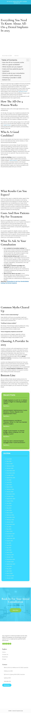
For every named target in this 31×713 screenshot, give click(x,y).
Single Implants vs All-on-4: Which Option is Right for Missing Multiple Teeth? (15, 401)
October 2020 (10, 561)
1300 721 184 (20, 605)
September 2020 (10, 564)
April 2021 (8, 550)
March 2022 (9, 531)
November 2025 (10, 473)
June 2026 (9, 459)
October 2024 (10, 496)
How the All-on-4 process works (13, 62)
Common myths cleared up (11, 75)
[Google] (3, 644)
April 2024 (9, 510)
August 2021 (9, 540)
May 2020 (8, 568)
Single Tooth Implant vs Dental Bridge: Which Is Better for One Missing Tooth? (13, 432)
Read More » (6, 406)
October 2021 (9, 536)
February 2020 (10, 575)
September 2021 (10, 538)
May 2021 (8, 547)
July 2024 (8, 503)
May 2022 (8, 529)
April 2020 (9, 571)
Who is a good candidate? (11, 64)
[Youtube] (10, 644)
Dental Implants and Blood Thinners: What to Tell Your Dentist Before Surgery (15, 422)
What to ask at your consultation (13, 73)
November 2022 (10, 524)
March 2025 (9, 487)
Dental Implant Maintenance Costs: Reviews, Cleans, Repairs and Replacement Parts (15, 411)
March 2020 (9, 573)
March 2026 (9, 463)
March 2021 (9, 552)
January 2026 (9, 468)
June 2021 (8, 545)
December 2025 (10, 470)
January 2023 (9, 522)
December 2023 (10, 517)
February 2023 (10, 519)
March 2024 (9, 512)
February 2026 (10, 466)
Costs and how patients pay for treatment (12, 70)
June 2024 (9, 505)
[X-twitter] (8, 644)
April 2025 (9, 484)
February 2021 (10, 554)
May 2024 (8, 508)
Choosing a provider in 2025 (11, 77)
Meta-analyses (13, 160)
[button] (29, 9)
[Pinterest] (7, 644)
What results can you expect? (12, 67)
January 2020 (9, 578)
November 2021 (10, 533)
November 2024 (10, 494)
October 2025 (10, 475)
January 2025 (9, 491)
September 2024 (10, 498)
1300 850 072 (17, 3)
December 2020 (10, 559)
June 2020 (9, 566)
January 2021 (9, 557)
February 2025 (10, 489)
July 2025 (8, 480)
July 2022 (8, 526)
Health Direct (7, 125)
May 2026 (8, 461)
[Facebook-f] (5, 644)
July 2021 (8, 543)
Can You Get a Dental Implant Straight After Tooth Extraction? (14, 441)
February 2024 (10, 515)
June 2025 (9, 482)
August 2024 (9, 501)
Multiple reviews (23, 91)
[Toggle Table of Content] (27, 60)
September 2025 (10, 477)
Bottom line (6, 80)
